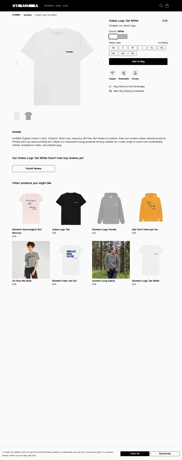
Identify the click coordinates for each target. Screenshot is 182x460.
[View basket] (167, 6)
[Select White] (113, 36)
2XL (162, 47)
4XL (123, 53)
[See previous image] (16, 64)
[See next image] (98, 64)
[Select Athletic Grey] (123, 36)
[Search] (161, 6)
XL (152, 47)
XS (113, 47)
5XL (133, 53)
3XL (113, 53)
